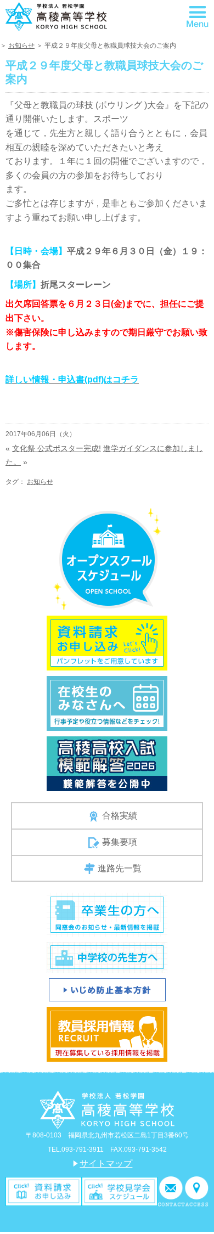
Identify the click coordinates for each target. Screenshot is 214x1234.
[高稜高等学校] (56, 15)
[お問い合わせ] (171, 1191)
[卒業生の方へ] (107, 914)
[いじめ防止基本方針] (107, 989)
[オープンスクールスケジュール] (107, 559)
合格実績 (119, 815)
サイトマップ (106, 1163)
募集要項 (119, 842)
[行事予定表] (107, 703)
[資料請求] (43, 1191)
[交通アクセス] (197, 1191)
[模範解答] (107, 763)
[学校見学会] (120, 1191)
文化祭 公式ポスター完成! (56, 448)
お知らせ (21, 45)
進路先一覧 (120, 868)
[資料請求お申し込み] (107, 642)
